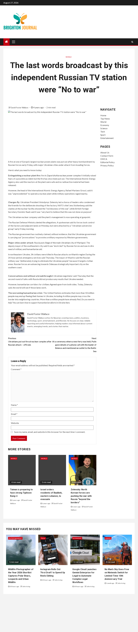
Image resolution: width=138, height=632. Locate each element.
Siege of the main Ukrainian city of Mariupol (65, 242)
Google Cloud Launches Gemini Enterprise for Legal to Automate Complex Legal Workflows (84, 576)
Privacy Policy (107, 165)
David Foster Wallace (20, 107)
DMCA (103, 159)
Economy (104, 125)
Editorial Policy (107, 162)
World (68, 57)
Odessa (52, 264)
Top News (105, 118)
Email (14, 414)
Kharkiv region (78, 254)
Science (103, 128)
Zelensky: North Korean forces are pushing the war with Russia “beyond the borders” (81, 496)
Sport (103, 135)
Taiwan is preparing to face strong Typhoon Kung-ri (21, 492)
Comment (16, 369)
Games (108, 538)
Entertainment (107, 138)
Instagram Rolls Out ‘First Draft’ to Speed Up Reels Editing (52, 572)
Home (103, 115)
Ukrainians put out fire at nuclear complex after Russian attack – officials (29, 341)
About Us (104, 152)
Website (15, 423)
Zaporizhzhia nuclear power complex (64, 175)
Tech (102, 131)
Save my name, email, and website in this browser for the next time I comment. (49, 432)
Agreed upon (56, 284)
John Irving (26, 586)
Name (14, 405)
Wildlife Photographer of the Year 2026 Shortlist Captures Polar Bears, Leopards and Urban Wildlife (20, 576)
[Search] (132, 41)
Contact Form (106, 155)
